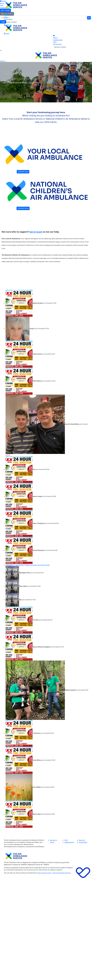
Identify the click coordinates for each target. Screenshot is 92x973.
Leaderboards (8, 15)
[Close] (5, 61)
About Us (82, 840)
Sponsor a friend (11, 22)
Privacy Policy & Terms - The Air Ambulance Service (53, 873)
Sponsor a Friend (60, 47)
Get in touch (35, 231)
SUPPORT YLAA (23, 172)
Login (7, 25)
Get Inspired (8, 19)
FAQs (5, 17)
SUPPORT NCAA (23, 208)
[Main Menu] (0, 50)
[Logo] (16, 5)
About (6, 13)
